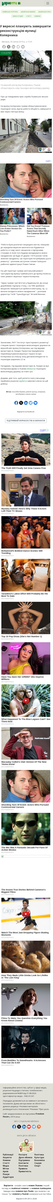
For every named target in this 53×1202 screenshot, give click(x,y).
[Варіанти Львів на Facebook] (14, 1127)
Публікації (8, 1154)
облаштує (31, 368)
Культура (39, 1157)
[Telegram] (18, 47)
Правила (23, 1168)
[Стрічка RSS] (39, 1127)
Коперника (41, 392)
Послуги (23, 1154)
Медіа (6, 1166)
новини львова (31, 394)
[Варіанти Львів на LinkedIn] (24, 1127)
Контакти (23, 1163)
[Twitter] (8, 47)
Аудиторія (8, 1177)
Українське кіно (44, 11)
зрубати (23, 381)
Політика (23, 1166)
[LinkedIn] (13, 47)
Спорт (37, 1166)
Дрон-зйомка (25, 1157)
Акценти (7, 1157)
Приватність (25, 1171)
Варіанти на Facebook (25, 412)
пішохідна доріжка (18, 392)
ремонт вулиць (31, 392)
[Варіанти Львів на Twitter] (19, 1127)
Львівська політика (10, 11)
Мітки (6, 1168)
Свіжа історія (18, 16)
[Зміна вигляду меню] (47, 3)
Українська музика (28, 11)
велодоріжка (20, 394)
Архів (5, 1171)
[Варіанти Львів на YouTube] (29, 1127)
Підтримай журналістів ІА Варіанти (26, 420)
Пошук (6, 1174)
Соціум (6, 53)
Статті (28, 16)
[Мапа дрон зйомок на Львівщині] (26, 1146)
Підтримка (24, 1160)
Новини (37, 16)
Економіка (39, 1160)
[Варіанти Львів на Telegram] (34, 1127)
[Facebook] (4, 47)
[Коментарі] (23, 47)
